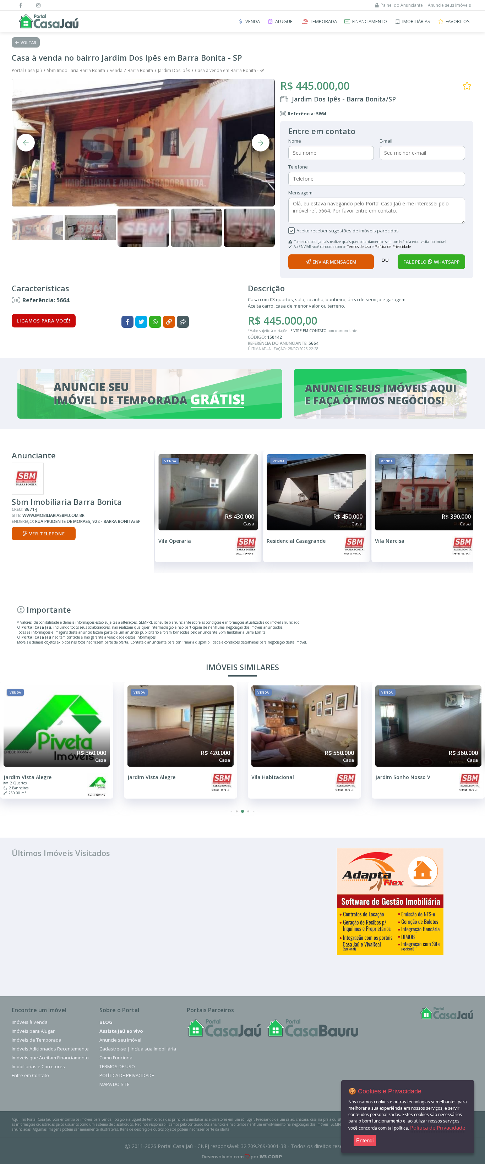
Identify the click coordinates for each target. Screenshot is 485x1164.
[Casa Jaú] (224, 1028)
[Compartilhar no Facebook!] (127, 322)
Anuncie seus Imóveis (449, 5)
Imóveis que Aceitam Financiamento (50, 1057)
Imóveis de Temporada (36, 1040)
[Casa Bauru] (312, 1028)
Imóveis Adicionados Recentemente (50, 1049)
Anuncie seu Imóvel (120, 1040)
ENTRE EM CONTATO (308, 330)
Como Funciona (115, 1057)
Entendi (365, 1140)
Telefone (298, 167)
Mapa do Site (114, 1084)
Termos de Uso (359, 246)
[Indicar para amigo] (183, 322)
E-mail (386, 141)
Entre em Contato (30, 1075)
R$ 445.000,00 (315, 85)
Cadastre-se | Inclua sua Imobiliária (137, 1049)
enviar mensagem (334, 262)
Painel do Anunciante (402, 5)
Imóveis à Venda (30, 1022)
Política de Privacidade (393, 246)
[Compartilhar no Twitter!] (141, 322)
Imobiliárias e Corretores (38, 1066)
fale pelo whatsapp (431, 262)
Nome (294, 141)
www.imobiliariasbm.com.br (53, 515)
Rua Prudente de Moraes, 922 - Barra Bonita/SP (88, 521)
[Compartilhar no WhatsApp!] (155, 322)
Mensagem (300, 192)
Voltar (28, 42)
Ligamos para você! (44, 321)
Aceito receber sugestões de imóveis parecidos (347, 230)
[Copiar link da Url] (169, 322)
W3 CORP (271, 1156)
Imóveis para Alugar (33, 1031)
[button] (231, 811)
